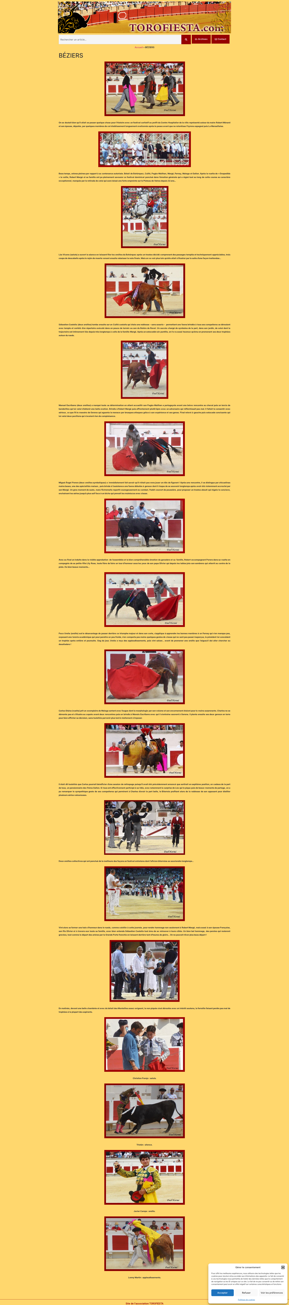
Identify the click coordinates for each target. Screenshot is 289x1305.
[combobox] (120, 39)
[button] (282, 1267)
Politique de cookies (246, 1300)
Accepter (222, 1292)
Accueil (139, 47)
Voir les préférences (272, 1292)
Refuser (246, 1292)
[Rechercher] (186, 39)
